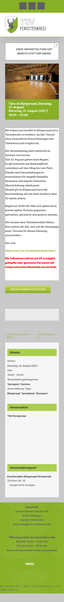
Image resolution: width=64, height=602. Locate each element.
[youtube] (39, 576)
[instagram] (24, 576)
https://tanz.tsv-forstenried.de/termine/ (30, 250)
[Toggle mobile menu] (57, 19)
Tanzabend (27, 393)
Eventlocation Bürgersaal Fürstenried (29, 476)
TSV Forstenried (16, 415)
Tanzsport (13, 384)
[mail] (47, 576)
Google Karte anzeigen (22, 485)
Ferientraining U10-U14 (45, 336)
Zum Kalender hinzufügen (28, 289)
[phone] (32, 576)
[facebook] (17, 576)
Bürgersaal (13, 393)
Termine (25, 384)
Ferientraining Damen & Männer (18, 335)
